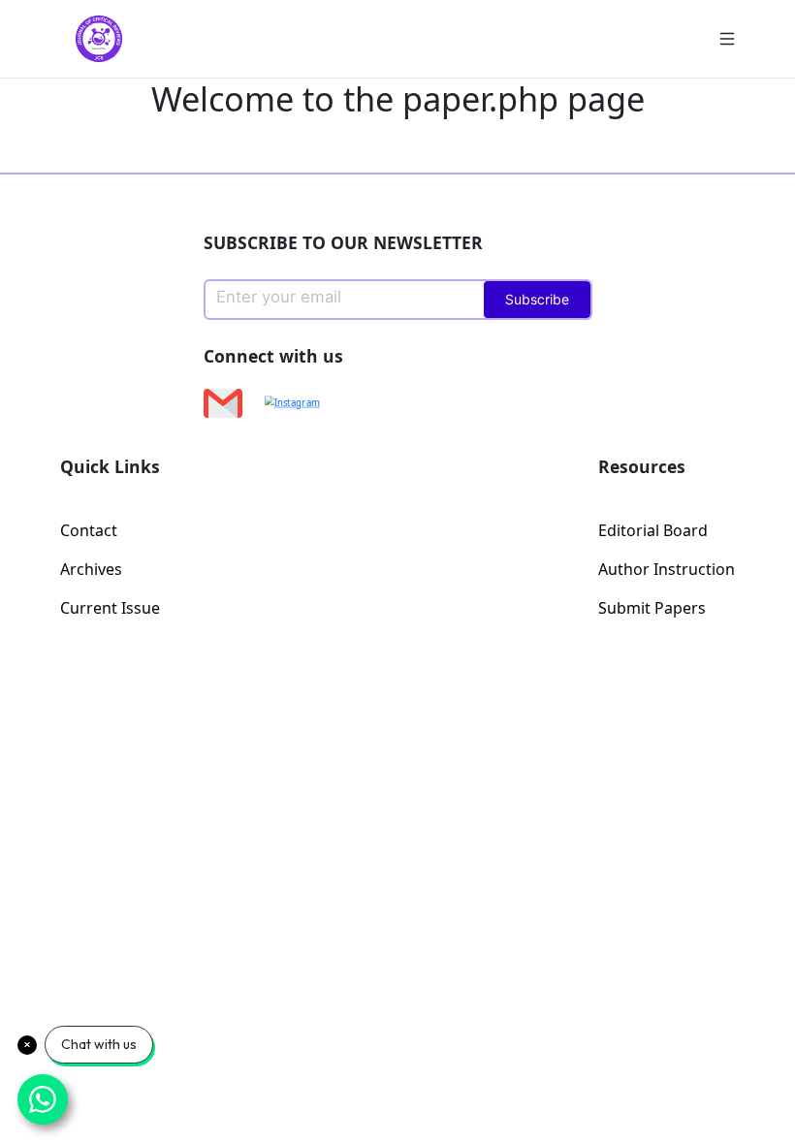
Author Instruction (666, 569)
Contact (88, 530)
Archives (91, 569)
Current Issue (110, 608)
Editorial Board (653, 530)
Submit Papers (652, 608)
